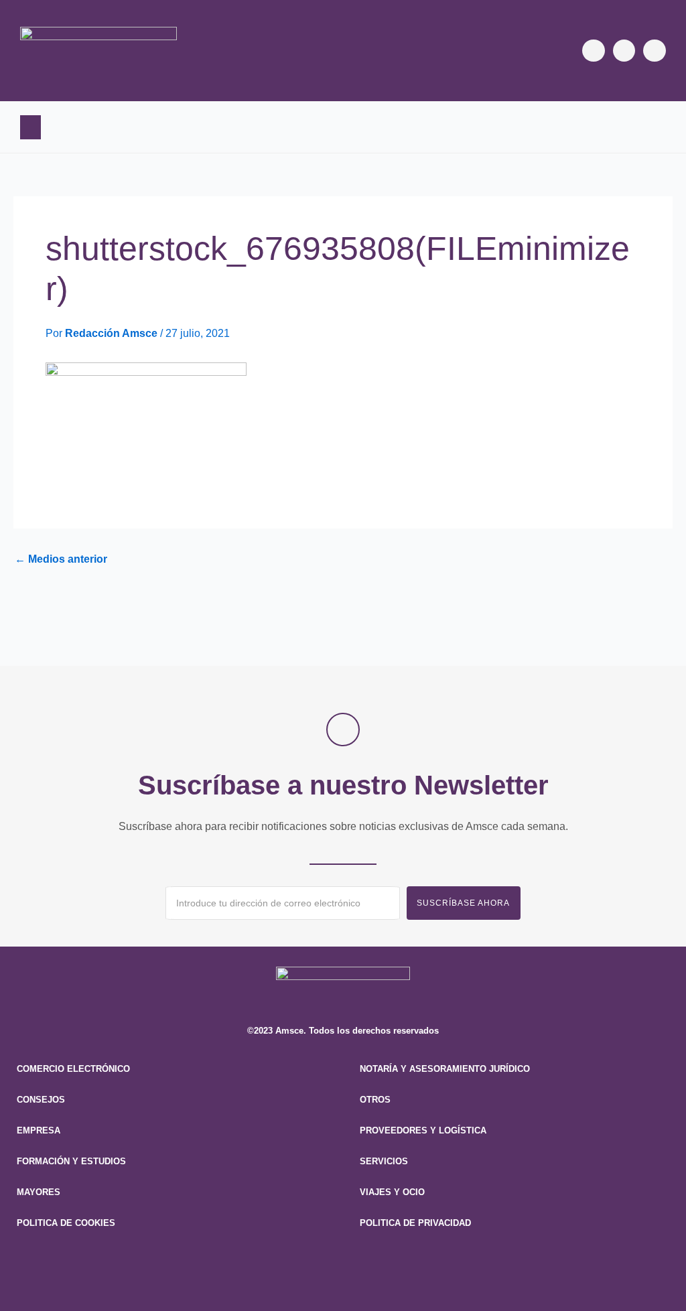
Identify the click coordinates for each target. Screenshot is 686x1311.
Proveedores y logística (423, 1130)
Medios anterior (61, 559)
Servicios (384, 1161)
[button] (30, 127)
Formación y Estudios (71, 1161)
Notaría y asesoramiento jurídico (445, 1069)
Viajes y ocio (392, 1192)
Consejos (41, 1100)
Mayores (38, 1192)
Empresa (38, 1130)
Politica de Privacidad (415, 1223)
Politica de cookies (66, 1223)
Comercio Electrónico (73, 1069)
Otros (375, 1100)
